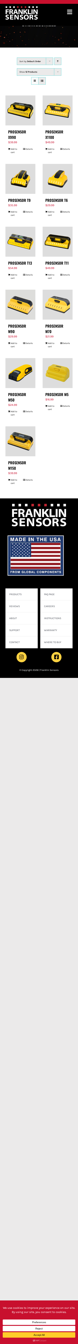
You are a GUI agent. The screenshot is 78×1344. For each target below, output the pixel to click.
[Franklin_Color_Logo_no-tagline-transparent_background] (21, 7)
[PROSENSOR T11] (58, 242)
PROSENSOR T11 (57, 263)
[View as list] (42, 80)
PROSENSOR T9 (19, 200)
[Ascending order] (57, 61)
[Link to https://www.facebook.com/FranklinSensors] (56, 657)
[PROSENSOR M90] (20, 305)
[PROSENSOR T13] (20, 242)
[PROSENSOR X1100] (58, 110)
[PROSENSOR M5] (58, 373)
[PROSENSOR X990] (20, 110)
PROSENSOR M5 (57, 394)
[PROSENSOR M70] (58, 305)
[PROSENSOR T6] (58, 179)
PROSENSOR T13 (20, 263)
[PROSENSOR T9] (20, 179)
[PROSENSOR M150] (20, 441)
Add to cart (14, 151)
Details (29, 149)
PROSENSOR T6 (56, 200)
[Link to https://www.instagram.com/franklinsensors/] (22, 657)
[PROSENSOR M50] (20, 373)
